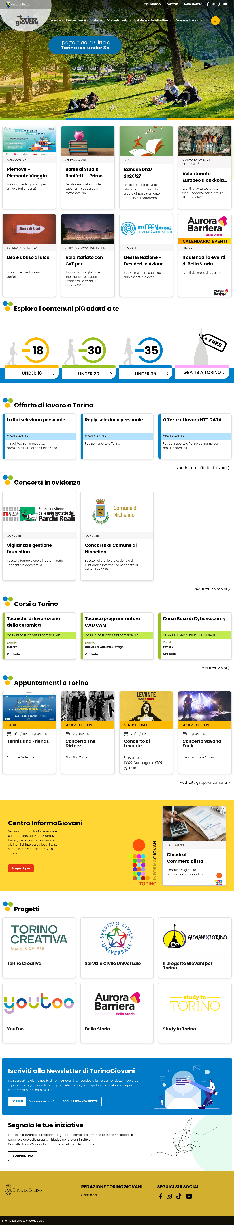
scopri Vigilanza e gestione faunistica (39, 536)
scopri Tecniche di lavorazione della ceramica (39, 636)
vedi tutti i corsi (214, 668)
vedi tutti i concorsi (210, 589)
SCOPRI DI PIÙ (23, 1155)
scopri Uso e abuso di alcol (29, 255)
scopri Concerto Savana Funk (204, 732)
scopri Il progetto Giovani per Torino (194, 948)
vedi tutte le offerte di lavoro (202, 468)
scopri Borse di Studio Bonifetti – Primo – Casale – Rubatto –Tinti (87, 167)
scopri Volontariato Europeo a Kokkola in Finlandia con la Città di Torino (204, 167)
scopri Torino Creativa (39, 948)
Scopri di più (21, 868)
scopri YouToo (39, 1013)
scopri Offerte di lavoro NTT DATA (194, 436)
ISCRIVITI (17, 1101)
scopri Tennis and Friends (29, 732)
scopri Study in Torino (194, 1013)
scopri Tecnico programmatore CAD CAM (117, 636)
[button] (56, 20)
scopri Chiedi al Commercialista (194, 846)
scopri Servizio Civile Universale (117, 948)
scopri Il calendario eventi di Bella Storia (204, 255)
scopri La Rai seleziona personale (39, 436)
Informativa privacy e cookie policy (23, 1220)
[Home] (30, 21)
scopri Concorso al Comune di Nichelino (117, 536)
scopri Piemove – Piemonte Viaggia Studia (29, 167)
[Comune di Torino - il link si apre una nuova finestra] (23, 1189)
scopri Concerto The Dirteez (87, 732)
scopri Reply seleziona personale (117, 436)
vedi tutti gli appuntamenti (203, 782)
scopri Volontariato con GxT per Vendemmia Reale (87, 255)
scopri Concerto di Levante (146, 732)
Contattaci (89, 1195)
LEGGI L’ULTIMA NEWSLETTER (80, 1101)
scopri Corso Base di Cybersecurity (194, 636)
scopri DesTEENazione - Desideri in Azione (146, 255)
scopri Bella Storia (117, 1013)
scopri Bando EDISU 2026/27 (146, 167)
